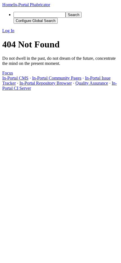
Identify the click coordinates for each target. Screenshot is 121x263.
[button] (60, 30)
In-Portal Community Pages (56, 78)
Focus (7, 73)
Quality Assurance (91, 83)
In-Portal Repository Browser (45, 83)
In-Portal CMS (15, 78)
